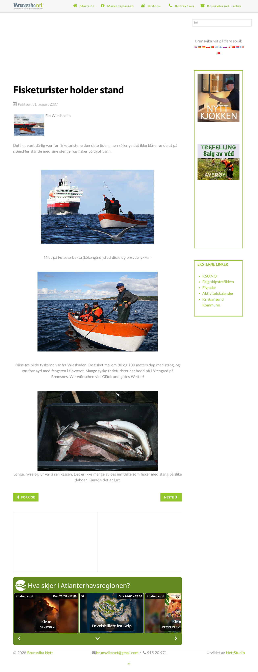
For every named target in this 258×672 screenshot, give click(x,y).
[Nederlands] (237, 47)
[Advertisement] (97, 47)
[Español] (203, 47)
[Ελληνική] (216, 47)
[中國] (233, 47)
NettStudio (235, 653)
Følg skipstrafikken (218, 282)
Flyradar (209, 288)
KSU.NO (209, 276)
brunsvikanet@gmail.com (117, 653)
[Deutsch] (199, 47)
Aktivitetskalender (217, 294)
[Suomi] (220, 47)
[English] (195, 47)
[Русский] (225, 47)
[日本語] (229, 47)
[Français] (241, 47)
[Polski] (208, 47)
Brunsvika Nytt (40, 653)
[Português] (212, 47)
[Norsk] (218, 53)
